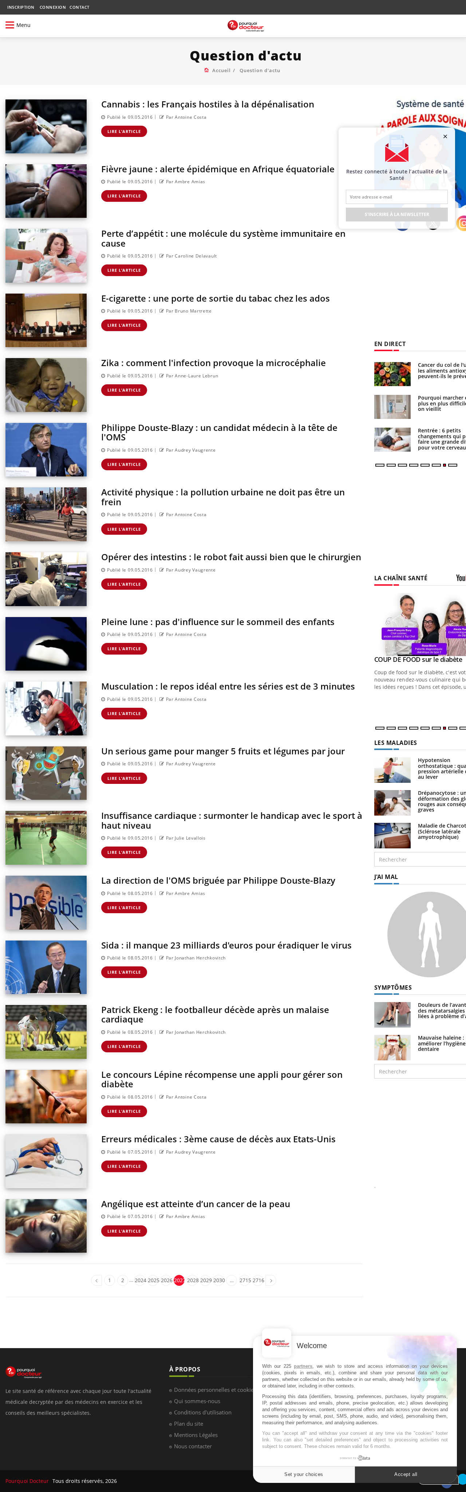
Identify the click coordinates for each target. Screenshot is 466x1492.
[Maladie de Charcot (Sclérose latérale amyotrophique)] (392, 835)
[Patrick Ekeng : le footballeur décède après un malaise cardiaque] (46, 1032)
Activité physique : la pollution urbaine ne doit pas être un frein (223, 496)
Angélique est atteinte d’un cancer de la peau (195, 1204)
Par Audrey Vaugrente (191, 450)
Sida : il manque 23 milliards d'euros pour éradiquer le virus (226, 945)
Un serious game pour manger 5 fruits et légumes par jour (223, 751)
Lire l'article (124, 131)
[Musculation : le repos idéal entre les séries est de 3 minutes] (46, 708)
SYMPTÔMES (393, 987)
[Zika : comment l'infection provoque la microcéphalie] (46, 385)
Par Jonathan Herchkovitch (196, 958)
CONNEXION (53, 7)
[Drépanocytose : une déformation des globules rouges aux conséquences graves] (392, 802)
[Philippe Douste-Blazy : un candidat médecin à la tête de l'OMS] (46, 450)
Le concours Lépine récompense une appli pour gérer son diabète (222, 1079)
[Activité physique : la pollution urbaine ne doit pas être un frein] (46, 514)
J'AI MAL (386, 877)
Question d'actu (260, 70)
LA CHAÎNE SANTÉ (401, 578)
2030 (218, 1280)
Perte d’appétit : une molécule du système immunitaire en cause (223, 238)
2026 (166, 1280)
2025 (153, 1280)
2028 (192, 1280)
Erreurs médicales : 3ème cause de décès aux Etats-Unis (218, 1139)
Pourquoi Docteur (28, 1480)
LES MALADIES (395, 743)
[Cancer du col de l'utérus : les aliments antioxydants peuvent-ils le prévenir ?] (392, 374)
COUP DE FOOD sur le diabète (418, 659)
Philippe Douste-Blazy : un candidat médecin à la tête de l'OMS (219, 432)
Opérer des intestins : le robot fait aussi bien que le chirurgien (231, 557)
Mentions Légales (196, 1434)
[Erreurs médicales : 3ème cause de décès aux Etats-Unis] (46, 1161)
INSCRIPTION (21, 7)
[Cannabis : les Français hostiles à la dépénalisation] (46, 126)
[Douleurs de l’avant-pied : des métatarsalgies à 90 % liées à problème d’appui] (392, 1014)
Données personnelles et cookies (215, 1389)
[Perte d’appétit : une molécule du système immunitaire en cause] (46, 256)
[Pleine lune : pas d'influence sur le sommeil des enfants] (46, 644)
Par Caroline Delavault (191, 256)
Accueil (221, 70)
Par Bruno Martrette (189, 311)
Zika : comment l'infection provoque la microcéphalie (213, 363)
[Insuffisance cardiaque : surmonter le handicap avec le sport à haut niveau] (46, 838)
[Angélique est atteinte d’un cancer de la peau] (46, 1226)
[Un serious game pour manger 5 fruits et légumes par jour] (46, 773)
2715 (245, 1280)
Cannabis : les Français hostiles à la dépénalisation (207, 104)
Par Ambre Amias (185, 181)
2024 (140, 1280)
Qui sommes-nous (197, 1401)
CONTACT (80, 7)
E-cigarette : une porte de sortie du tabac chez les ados (215, 298)
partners (303, 1366)
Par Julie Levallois (186, 838)
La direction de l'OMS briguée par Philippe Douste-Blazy (218, 880)
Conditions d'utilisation (203, 1412)
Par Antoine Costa (186, 117)
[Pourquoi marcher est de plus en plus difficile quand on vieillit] (392, 407)
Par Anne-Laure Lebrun (192, 376)
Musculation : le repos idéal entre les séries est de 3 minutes (228, 686)
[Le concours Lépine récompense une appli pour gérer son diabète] (46, 1097)
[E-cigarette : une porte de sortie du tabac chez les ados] (46, 321)
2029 (205, 1280)
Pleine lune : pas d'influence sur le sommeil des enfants (218, 622)
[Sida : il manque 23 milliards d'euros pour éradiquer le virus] (46, 967)
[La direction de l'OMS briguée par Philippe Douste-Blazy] (46, 903)
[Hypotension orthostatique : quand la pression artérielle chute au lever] (392, 769)
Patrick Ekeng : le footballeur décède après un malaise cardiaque (215, 1014)
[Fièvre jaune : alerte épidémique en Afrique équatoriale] (46, 191)
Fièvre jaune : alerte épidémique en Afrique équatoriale (218, 169)
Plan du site (188, 1423)
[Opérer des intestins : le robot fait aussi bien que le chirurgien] (46, 579)
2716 (258, 1280)
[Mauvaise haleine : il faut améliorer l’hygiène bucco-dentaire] (392, 1047)
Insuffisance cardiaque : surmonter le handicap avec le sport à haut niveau (231, 820)
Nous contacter (193, 1446)
